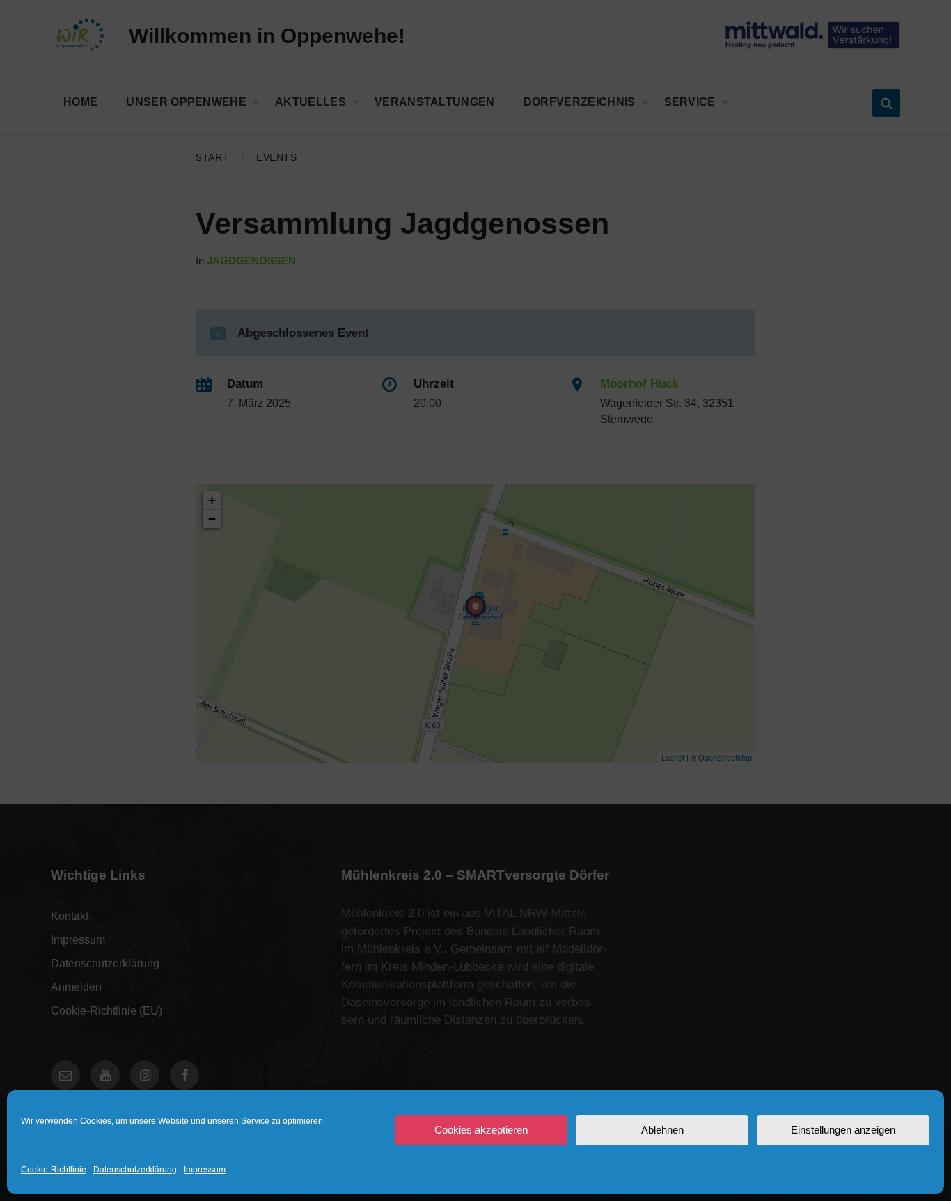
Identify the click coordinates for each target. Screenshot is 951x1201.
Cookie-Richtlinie (53, 1170)
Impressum (205, 1170)
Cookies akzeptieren (481, 1130)
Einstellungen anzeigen (843, 1130)
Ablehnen (662, 1130)
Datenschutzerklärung (135, 1170)
